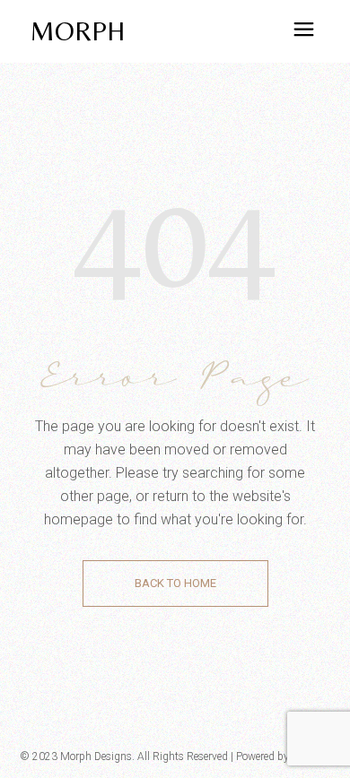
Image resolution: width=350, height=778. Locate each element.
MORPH (78, 31)
